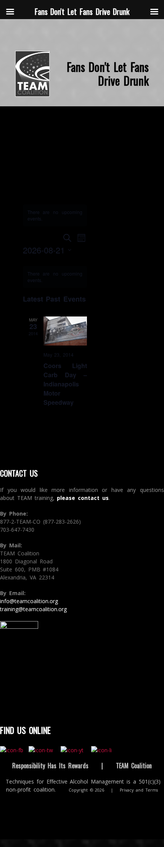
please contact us (83, 497)
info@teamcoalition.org (29, 601)
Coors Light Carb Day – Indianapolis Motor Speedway (65, 384)
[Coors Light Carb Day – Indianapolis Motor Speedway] (65, 331)
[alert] (55, 277)
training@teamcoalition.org (33, 609)
